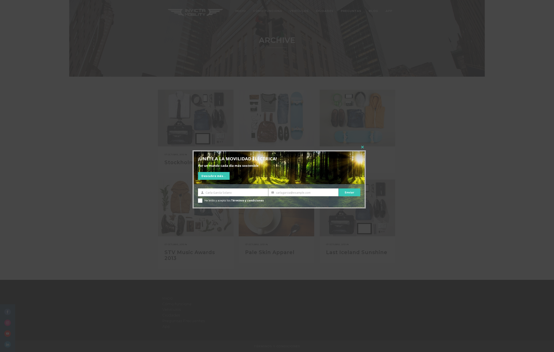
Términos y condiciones (247, 200)
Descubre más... (213, 176)
